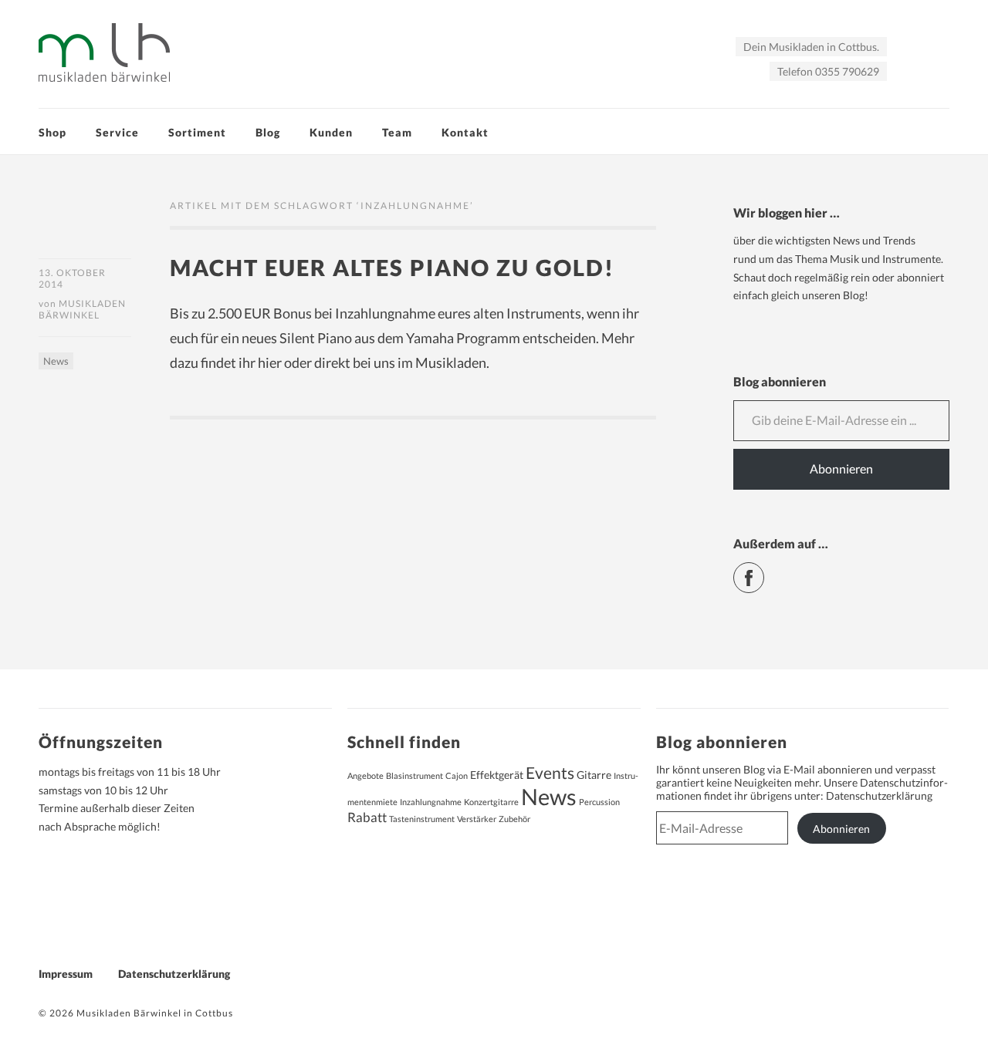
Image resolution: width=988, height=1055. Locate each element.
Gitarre (594, 774)
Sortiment (197, 132)
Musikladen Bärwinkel (82, 309)
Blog (267, 132)
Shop (52, 132)
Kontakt (465, 132)
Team (397, 132)
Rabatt (367, 817)
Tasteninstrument (422, 819)
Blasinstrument (414, 775)
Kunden (331, 132)
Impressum (66, 973)
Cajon (456, 775)
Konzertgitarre (491, 802)
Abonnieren (841, 468)
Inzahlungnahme (431, 802)
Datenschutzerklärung (879, 795)
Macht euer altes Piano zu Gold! (392, 267)
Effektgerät (496, 774)
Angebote (365, 775)
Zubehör (514, 819)
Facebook (763, 571)
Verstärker (476, 819)
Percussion (599, 802)
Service (117, 132)
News (56, 361)
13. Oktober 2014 (72, 278)
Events (550, 773)
